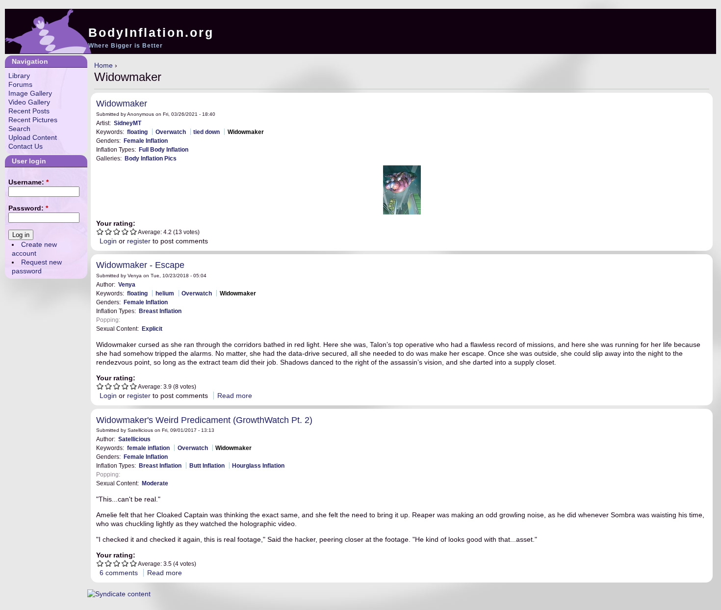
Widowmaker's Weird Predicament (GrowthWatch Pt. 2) (204, 420)
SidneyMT (127, 123)
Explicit (152, 328)
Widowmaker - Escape (140, 265)
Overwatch (170, 132)
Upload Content (32, 137)
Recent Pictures (32, 120)
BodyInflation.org (151, 32)
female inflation (148, 448)
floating (137, 132)
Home (103, 65)
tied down (206, 132)
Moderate (155, 483)
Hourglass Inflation (258, 465)
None (130, 320)
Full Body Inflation (163, 149)
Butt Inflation (207, 465)
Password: (28, 208)
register (139, 241)
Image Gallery (30, 93)
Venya (126, 284)
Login (108, 241)
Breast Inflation (160, 311)
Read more (234, 395)
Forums (20, 84)
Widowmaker (121, 103)
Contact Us (25, 146)
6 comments (119, 573)
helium (164, 293)
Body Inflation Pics (151, 158)
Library (19, 76)
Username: (28, 182)
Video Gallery (29, 102)
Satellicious (134, 439)
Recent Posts (29, 111)
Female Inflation (146, 140)
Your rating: (115, 223)
